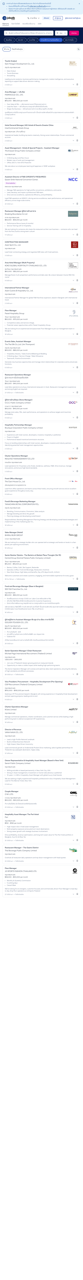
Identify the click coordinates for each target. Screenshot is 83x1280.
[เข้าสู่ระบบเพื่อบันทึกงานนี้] (77, 84)
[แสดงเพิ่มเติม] (73, 84)
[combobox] (28, 33)
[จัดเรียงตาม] (79, 49)
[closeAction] (79, 3)
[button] (33, 18)
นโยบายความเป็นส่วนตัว (38, 6)
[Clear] (65, 33)
